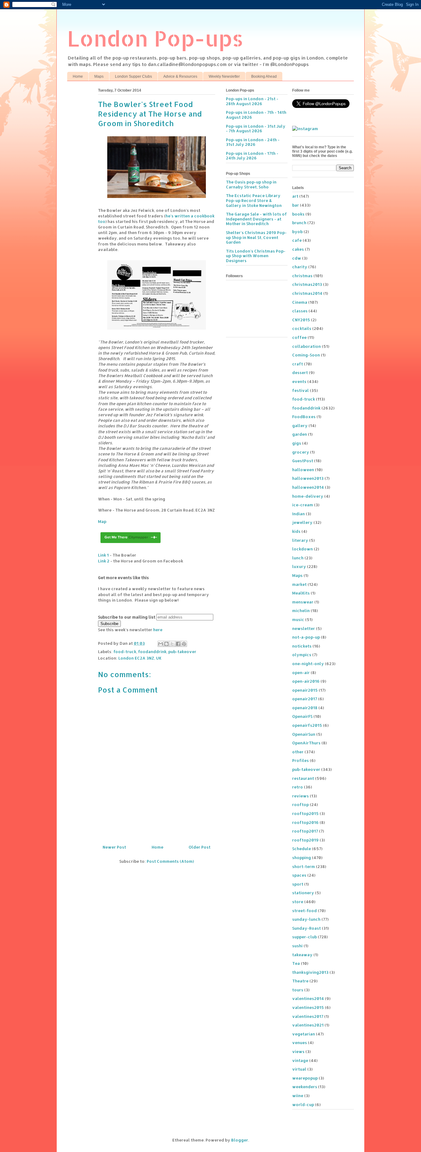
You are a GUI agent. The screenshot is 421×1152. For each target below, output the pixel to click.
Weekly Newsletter (224, 76)
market (299, 584)
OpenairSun (303, 734)
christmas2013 (307, 284)
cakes (298, 249)
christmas (302, 275)
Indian (298, 513)
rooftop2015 (305, 813)
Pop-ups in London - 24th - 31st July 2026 (253, 142)
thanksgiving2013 (310, 972)
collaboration (306, 346)
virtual (299, 1069)
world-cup (303, 1104)
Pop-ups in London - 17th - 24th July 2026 (252, 156)
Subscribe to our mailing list (126, 617)
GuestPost (302, 460)
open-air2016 (306, 681)
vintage (300, 1060)
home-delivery (307, 496)
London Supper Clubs (133, 76)
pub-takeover (182, 651)
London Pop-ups (155, 38)
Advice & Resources (180, 76)
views (298, 1051)
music (298, 619)
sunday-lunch (306, 919)
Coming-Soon (306, 354)
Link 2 (103, 560)
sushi (297, 945)
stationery (303, 892)
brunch (299, 222)
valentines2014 (308, 998)
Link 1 (103, 555)
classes (300, 310)
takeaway (302, 954)
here (157, 629)
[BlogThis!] (166, 644)
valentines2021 (308, 1024)
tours (297, 989)
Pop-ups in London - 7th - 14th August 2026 (256, 115)
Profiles (300, 760)
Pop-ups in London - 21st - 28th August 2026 (252, 101)
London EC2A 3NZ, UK (139, 658)
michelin (301, 610)
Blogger (239, 1140)
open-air (301, 672)
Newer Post (114, 847)
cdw (296, 258)
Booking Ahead (264, 76)
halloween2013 (308, 478)
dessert (300, 372)
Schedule (301, 848)
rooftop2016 (305, 822)
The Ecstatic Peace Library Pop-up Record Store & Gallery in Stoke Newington (254, 200)
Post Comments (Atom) (170, 861)
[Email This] (160, 644)
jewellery (302, 522)
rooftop (300, 804)
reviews (300, 795)
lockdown (302, 548)
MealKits (301, 592)
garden (299, 434)
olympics (301, 654)
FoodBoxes (304, 416)
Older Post (200, 847)
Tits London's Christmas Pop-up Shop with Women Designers (255, 256)
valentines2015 (308, 1007)
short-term (303, 866)
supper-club (304, 936)
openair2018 (304, 707)
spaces (299, 875)
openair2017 (304, 698)
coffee (299, 337)
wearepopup (305, 1078)
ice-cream (302, 504)
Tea (296, 963)
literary (300, 540)
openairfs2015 (307, 725)
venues (299, 1042)
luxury (299, 566)
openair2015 (305, 690)
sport (297, 884)
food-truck (124, 651)
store (297, 901)
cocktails (301, 328)
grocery (300, 452)
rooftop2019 (305, 839)
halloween (303, 469)
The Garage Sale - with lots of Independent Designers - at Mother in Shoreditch (256, 219)
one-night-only (308, 663)
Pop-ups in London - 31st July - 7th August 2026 (255, 129)
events (299, 381)
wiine (297, 1095)
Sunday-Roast (306, 928)
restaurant (303, 778)
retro (297, 786)
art (295, 196)
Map (102, 521)
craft (297, 363)
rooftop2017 (305, 831)
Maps (99, 76)
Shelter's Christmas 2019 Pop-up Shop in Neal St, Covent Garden (256, 237)
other (298, 751)
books (298, 214)
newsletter (303, 628)
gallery (300, 425)
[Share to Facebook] (178, 644)
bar (295, 205)
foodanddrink (152, 651)
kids (296, 531)
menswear (302, 601)
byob (297, 231)
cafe (297, 240)
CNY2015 (301, 319)
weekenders (304, 1086)
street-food (304, 910)
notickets (302, 646)
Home (78, 76)
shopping (301, 857)
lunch (298, 557)
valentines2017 (307, 1016)
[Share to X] (172, 644)
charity (299, 266)
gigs (296, 443)
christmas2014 (307, 293)
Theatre (300, 980)
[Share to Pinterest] (184, 644)
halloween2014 (308, 487)
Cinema (299, 302)
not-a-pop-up (306, 637)
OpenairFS (302, 716)
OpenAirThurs (306, 742)
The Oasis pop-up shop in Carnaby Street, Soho (251, 184)
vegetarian (303, 1033)
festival (300, 390)
